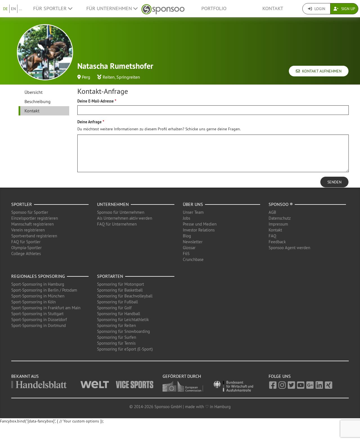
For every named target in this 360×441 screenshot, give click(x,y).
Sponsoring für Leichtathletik (123, 319)
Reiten (109, 77)
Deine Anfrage (89, 121)
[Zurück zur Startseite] (162, 8)
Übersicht (33, 92)
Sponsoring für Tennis (116, 343)
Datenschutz (280, 218)
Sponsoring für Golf (114, 307)
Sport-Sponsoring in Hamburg (37, 284)
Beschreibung (37, 101)
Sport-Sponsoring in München (37, 296)
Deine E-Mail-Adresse (95, 101)
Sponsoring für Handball (118, 313)
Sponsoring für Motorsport (120, 284)
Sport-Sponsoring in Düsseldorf (39, 319)
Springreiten (128, 77)
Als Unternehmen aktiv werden (124, 218)
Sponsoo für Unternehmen (120, 212)
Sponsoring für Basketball (120, 290)
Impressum (278, 224)
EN (13, 8)
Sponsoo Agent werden (289, 247)
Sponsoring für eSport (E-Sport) (125, 349)
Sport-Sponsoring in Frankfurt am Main (45, 307)
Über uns (193, 204)
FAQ (272, 235)
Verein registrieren (28, 230)
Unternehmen (113, 204)
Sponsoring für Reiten (116, 325)
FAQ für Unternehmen (117, 224)
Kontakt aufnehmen (320, 71)
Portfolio (213, 8)
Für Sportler (50, 8)
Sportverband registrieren (34, 235)
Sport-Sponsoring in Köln (33, 301)
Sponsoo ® (281, 204)
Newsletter (192, 241)
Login (319, 8)
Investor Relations (199, 230)
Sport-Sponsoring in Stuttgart (37, 313)
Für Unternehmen (109, 8)
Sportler (21, 204)
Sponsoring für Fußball (117, 301)
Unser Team (193, 212)
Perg (86, 77)
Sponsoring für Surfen (116, 337)
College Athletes (26, 253)
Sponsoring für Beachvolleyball (124, 296)
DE (5, 8)
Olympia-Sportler (26, 247)
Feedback (277, 241)
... (20, 8)
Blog (187, 235)
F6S (186, 253)
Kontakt (272, 8)
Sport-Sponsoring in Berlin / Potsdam (44, 290)
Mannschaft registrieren (32, 224)
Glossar (189, 247)
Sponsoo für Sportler (29, 212)
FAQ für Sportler (25, 241)
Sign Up (347, 8)
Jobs (186, 218)
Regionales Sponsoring (38, 276)
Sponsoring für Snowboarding (123, 331)
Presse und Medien (200, 224)
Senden (334, 182)
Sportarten (110, 276)
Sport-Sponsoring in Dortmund (38, 325)
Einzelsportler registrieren (34, 218)
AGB (272, 212)
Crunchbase (193, 259)
